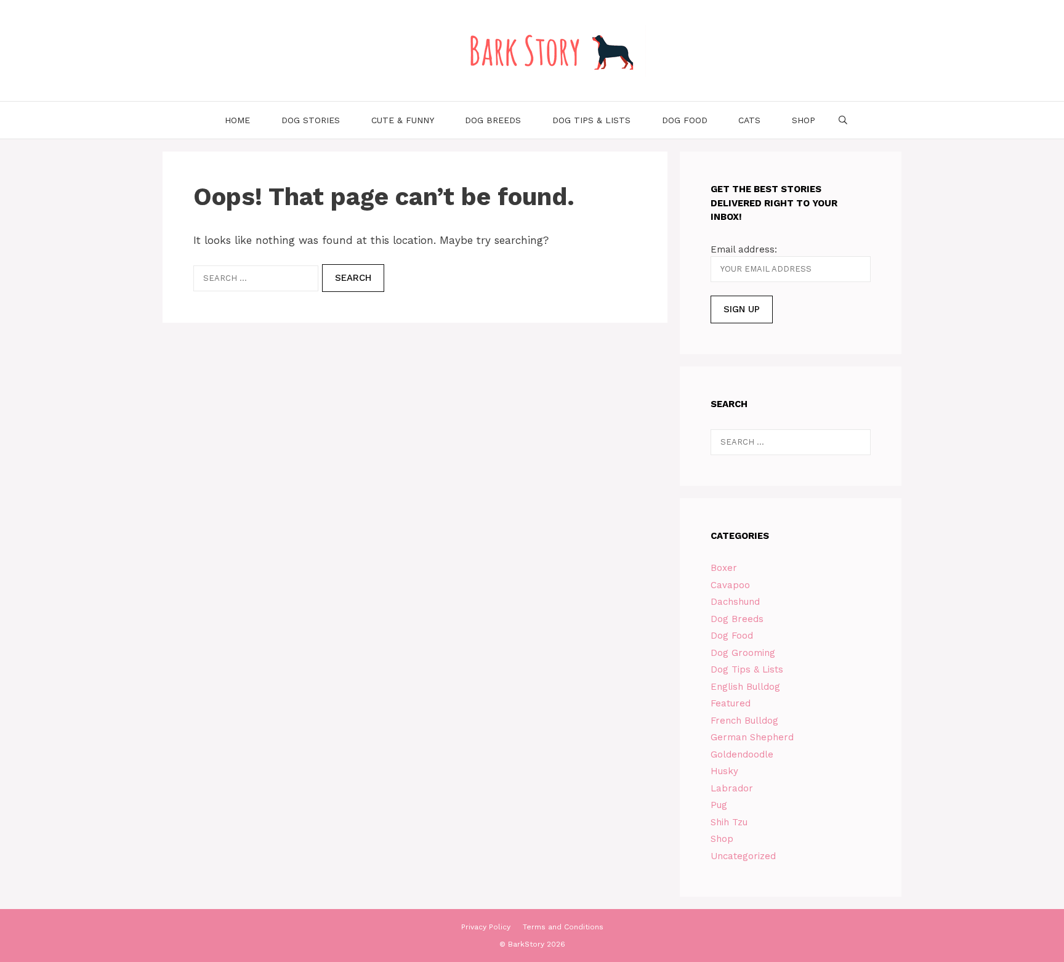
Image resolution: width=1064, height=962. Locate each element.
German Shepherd (752, 737)
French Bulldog (744, 720)
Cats (749, 120)
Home (237, 120)
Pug (719, 804)
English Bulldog (745, 686)
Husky (724, 771)
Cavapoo (730, 585)
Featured (731, 703)
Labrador (732, 788)
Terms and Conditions (563, 927)
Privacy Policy (485, 927)
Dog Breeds (493, 120)
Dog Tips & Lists (591, 120)
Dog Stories (310, 120)
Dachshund (735, 601)
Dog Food (684, 120)
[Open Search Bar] (843, 120)
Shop (803, 120)
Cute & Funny (402, 120)
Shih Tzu (729, 822)
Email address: (744, 249)
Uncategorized (743, 856)
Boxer (724, 567)
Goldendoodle (742, 754)
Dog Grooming (743, 652)
